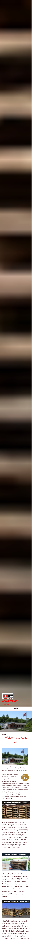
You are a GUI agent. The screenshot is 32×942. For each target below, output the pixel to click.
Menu (16, 708)
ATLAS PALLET (10, 701)
